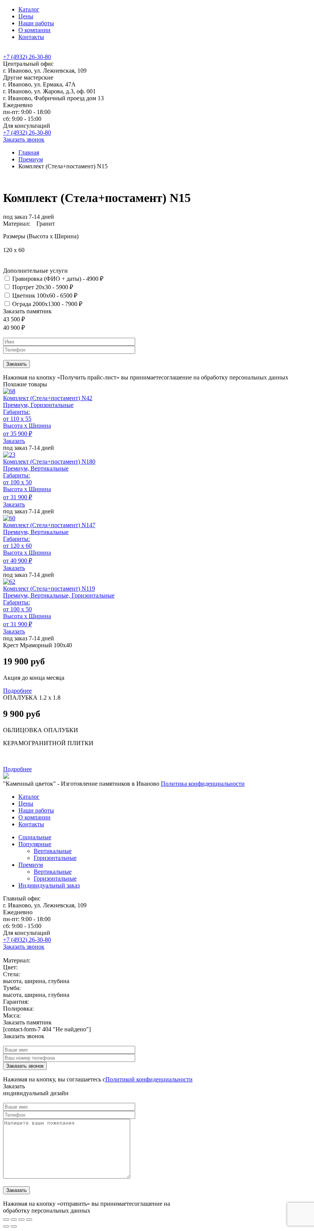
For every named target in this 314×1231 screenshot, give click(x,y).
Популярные (34, 844)
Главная (28, 152)
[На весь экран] (21, 1219)
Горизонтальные (55, 858)
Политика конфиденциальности (203, 783)
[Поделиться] (14, 1219)
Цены (25, 16)
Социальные (34, 837)
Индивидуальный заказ (49, 885)
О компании (34, 30)
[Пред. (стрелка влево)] (6, 1226)
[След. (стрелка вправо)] (14, 1226)
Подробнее (17, 690)
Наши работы (36, 23)
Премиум (30, 159)
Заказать (14, 441)
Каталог (28, 9)
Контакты (31, 37)
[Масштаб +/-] (29, 1219)
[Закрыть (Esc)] (6, 1219)
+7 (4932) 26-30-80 (27, 57)
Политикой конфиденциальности (149, 1079)
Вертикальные (53, 851)
